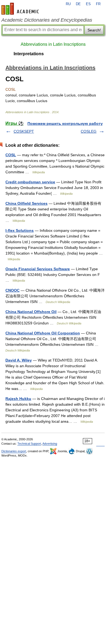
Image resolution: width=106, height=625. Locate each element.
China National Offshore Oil (31, 312)
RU (68, 4)
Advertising (49, 443)
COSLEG (88, 131)
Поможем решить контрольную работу (65, 123)
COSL (10, 155)
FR (98, 4)
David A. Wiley (18, 360)
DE (78, 4)
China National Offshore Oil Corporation (42, 333)
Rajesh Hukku (18, 398)
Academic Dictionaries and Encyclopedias (46, 20)
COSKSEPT (24, 131)
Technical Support (29, 443)
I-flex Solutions (19, 230)
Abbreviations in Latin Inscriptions (53, 44)
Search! (94, 30)
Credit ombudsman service (30, 182)
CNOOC (12, 290)
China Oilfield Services (26, 203)
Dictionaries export (13, 451)
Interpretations (29, 53)
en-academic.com (20, 9)
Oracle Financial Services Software (37, 269)
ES (88, 4)
